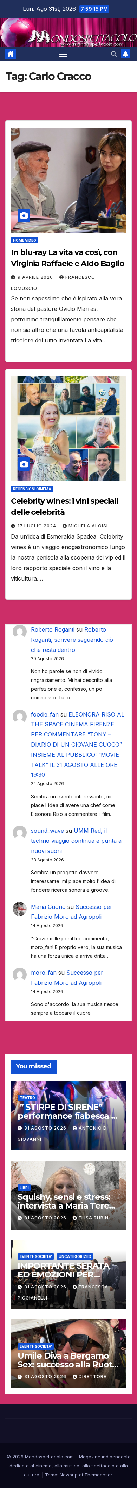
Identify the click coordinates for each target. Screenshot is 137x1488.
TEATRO (27, 1098)
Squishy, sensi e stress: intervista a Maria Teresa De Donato (68, 1205)
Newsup (69, 1475)
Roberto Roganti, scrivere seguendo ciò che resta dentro (72, 639)
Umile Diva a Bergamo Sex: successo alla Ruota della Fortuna (67, 1364)
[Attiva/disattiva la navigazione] (63, 54)
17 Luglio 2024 (38, 525)
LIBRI (24, 1188)
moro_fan (44, 972)
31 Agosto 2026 (46, 1128)
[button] (114, 53)
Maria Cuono (48, 906)
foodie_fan (45, 714)
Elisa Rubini (94, 1217)
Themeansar (98, 1475)
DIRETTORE (92, 1376)
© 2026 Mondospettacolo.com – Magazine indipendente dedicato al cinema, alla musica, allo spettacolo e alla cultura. (69, 1466)
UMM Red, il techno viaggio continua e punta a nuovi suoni (76, 840)
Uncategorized (75, 1256)
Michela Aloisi (88, 525)
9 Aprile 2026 (36, 277)
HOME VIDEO (24, 240)
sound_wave (47, 830)
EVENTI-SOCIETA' (36, 1256)
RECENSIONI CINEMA (32, 489)
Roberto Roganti (52, 629)
